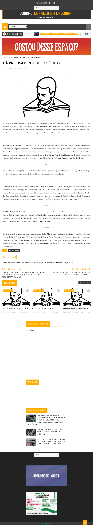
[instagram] (54, 3)
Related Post (9, 283)
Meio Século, (23, 68)
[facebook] (49, 3)
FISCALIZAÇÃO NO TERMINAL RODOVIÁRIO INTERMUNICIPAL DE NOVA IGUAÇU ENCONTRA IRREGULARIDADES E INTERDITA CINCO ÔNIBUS (46, 420)
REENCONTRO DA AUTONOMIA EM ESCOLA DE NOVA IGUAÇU (53, 34)
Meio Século (13, 58)
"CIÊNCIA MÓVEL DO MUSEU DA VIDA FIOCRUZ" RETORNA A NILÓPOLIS (50, 432)
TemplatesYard (46, 523)
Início (5, 58)
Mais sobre (86, 283)
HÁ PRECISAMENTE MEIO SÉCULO (15, 309)
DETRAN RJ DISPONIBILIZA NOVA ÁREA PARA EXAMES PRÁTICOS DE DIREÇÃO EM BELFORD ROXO (51, 442)
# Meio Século (14, 251)
